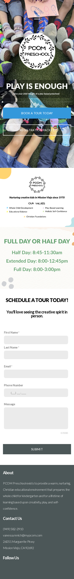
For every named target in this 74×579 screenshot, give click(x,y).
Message (9, 404)
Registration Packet (37, 130)
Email (7, 366)
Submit (37, 449)
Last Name (11, 347)
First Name (11, 332)
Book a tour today (37, 113)
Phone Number (13, 385)
